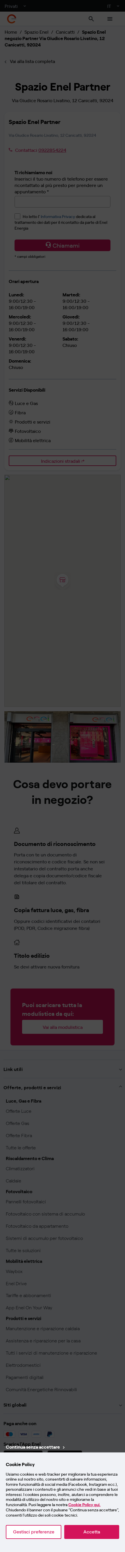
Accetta (91, 1532)
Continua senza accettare (33, 1447)
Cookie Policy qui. (84, 1504)
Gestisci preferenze (33, 1532)
